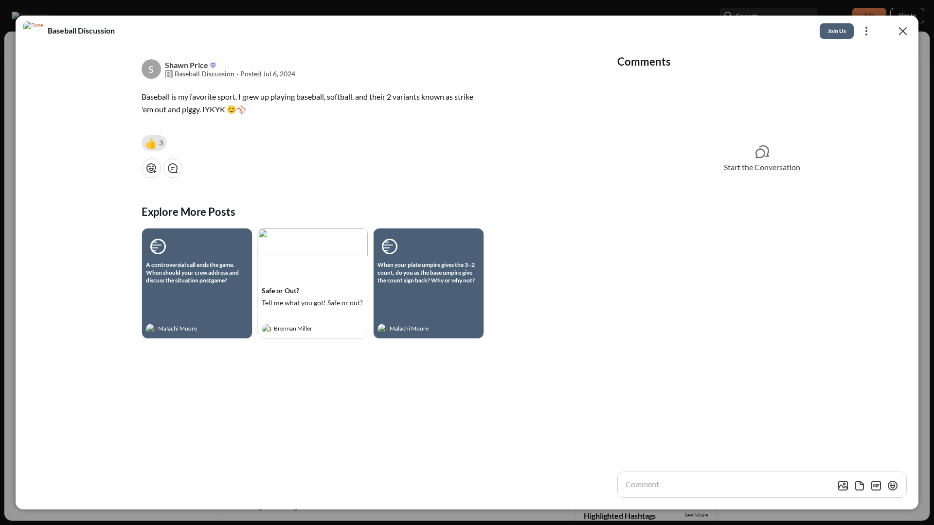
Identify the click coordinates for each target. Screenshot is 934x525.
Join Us (836, 31)
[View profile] (151, 328)
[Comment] (172, 168)
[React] (151, 168)
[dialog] (467, 262)
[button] (154, 143)
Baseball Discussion (204, 74)
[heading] (187, 329)
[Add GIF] (876, 485)
